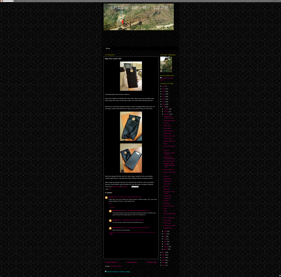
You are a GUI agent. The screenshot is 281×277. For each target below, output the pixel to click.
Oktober (166, 111)
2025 (163, 86)
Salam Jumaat (167, 220)
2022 (163, 94)
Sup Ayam (166, 150)
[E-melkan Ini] (132, 186)
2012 (163, 262)
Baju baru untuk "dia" (169, 136)
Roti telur (166, 201)
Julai (165, 234)
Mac (165, 244)
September (167, 114)
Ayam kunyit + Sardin (169, 225)
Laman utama (132, 262)
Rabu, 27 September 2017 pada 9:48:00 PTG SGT (136, 227)
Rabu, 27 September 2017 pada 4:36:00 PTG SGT (131, 220)
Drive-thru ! (167, 123)
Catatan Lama (152, 262)
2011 (163, 265)
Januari (166, 249)
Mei (165, 239)
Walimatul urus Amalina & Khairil (169, 157)
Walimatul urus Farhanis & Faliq (169, 117)
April (165, 241)
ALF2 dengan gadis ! (169, 217)
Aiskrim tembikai (168, 169)
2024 (163, 89)
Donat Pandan (167, 223)
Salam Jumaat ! (168, 125)
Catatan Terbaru (111, 262)
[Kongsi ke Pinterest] (138, 186)
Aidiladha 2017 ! (168, 228)
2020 (163, 99)
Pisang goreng (167, 178)
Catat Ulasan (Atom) (115, 266)
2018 (163, 104)
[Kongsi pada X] (135, 186)
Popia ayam (167, 189)
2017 (110, 189)
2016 (163, 252)
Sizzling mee (167, 198)
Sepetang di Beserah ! (169, 161)
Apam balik (167, 184)
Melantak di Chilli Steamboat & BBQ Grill (169, 165)
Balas (110, 203)
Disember (166, 109)
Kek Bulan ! (167, 203)
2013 (163, 260)
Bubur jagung (167, 128)
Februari (166, 246)
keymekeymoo (116, 186)
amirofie (111, 197)
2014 (163, 257)
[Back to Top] (280, 276)
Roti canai (166, 186)
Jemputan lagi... (168, 133)
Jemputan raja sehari (169, 206)
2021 (163, 96)
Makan (165, 143)
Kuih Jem (166, 176)
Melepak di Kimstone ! (170, 141)
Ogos (165, 231)
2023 (163, 91)
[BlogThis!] (133, 186)
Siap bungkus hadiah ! (169, 120)
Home (108, 48)
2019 (163, 101)
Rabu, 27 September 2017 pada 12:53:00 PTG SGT (127, 197)
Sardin (165, 211)
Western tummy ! (168, 138)
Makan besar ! (167, 181)
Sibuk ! (165, 208)
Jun (165, 236)
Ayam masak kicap (169, 131)
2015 (163, 255)
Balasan (113, 207)
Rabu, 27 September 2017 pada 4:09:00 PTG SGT (136, 210)
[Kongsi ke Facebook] (136, 186)
